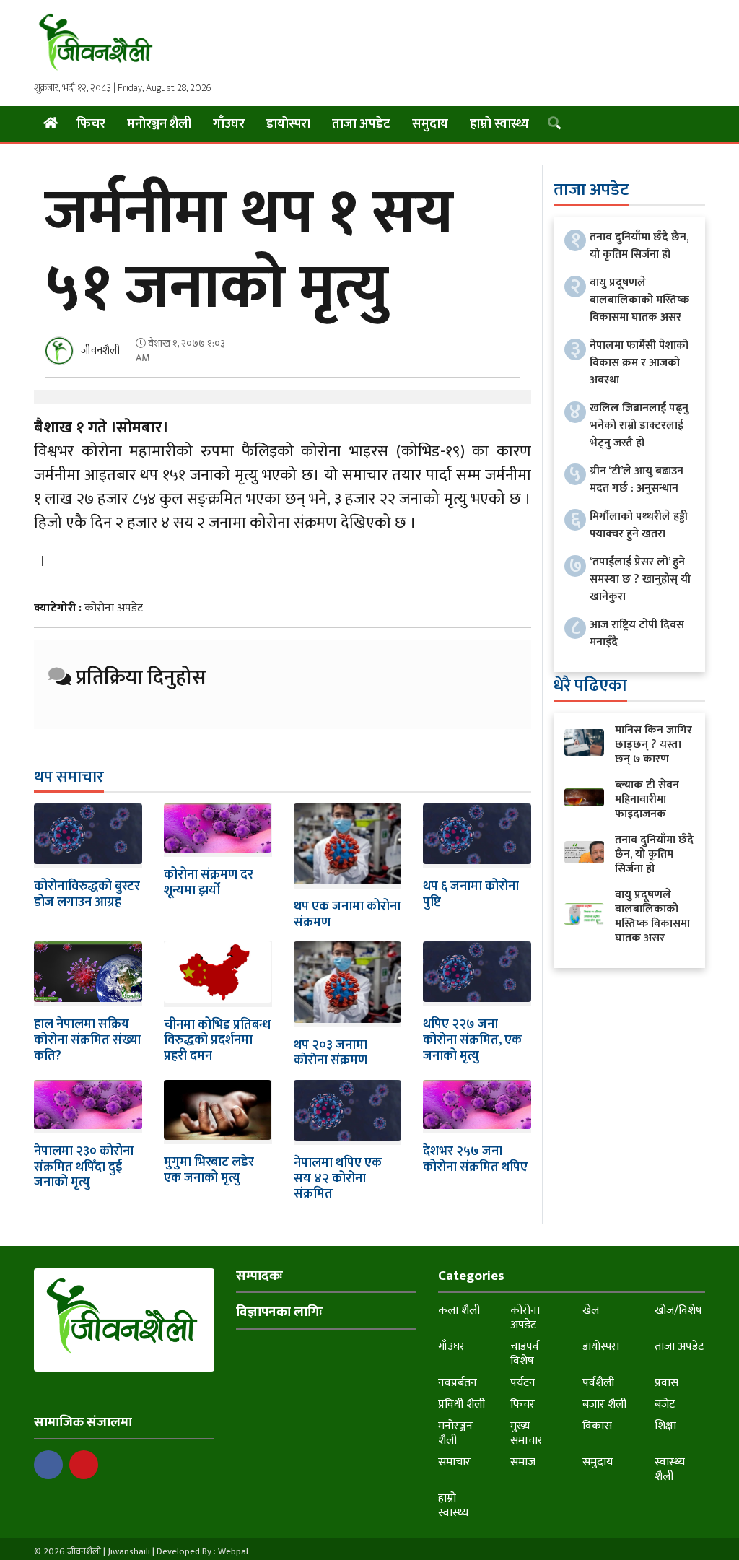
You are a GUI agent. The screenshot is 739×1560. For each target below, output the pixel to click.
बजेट (665, 1404)
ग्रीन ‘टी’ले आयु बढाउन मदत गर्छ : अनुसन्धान (636, 479)
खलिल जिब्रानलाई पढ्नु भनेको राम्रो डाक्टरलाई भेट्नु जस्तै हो (639, 425)
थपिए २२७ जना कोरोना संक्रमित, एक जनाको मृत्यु (472, 1040)
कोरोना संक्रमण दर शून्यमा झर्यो (208, 883)
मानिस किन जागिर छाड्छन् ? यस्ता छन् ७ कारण (653, 744)
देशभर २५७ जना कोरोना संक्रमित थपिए (475, 1159)
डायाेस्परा (288, 124)
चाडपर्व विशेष (524, 1354)
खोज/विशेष (678, 1310)
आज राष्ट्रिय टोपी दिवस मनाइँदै (637, 633)
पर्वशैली (598, 1383)
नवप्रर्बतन (457, 1383)
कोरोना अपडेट (113, 608)
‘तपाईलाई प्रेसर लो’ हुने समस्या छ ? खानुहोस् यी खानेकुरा (640, 579)
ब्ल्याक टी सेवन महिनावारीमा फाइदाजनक (647, 799)
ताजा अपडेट (361, 124)
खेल (590, 1310)
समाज (522, 1462)
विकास (597, 1426)
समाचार (454, 1462)
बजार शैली (604, 1404)
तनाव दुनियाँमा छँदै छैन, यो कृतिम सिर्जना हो (639, 245)
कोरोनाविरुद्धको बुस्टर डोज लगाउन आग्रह (87, 894)
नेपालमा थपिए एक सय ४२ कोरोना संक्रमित (338, 1178)
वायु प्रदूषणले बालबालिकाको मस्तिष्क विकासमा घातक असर (639, 300)
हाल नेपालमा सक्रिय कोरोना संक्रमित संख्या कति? (87, 1040)
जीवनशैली (101, 350)
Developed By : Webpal (202, 1551)
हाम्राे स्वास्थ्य (499, 124)
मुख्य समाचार (526, 1433)
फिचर (90, 124)
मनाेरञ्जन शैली (159, 124)
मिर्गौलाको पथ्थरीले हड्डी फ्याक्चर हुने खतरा (639, 525)
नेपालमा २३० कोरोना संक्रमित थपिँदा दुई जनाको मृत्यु (84, 1167)
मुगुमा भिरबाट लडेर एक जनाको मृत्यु (209, 1170)
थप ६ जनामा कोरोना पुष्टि (471, 894)
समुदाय (430, 124)
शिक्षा (665, 1426)
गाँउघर (229, 124)
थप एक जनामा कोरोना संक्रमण (347, 914)
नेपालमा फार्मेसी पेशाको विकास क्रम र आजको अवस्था (639, 363)
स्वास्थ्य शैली (670, 1469)
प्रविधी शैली (461, 1404)
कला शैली (459, 1310)
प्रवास (666, 1383)
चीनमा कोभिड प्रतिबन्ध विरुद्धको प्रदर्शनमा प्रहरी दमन (217, 1040)
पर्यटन (522, 1383)
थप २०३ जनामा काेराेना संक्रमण (330, 1053)
